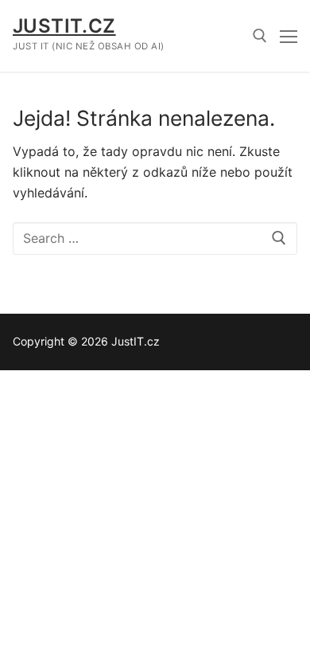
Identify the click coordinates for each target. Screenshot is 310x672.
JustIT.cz (64, 25)
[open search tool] (260, 36)
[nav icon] (288, 36)
